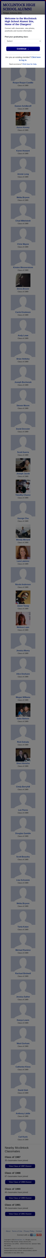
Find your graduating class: (16, 37)
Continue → (23, 49)
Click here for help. (29, 64)
